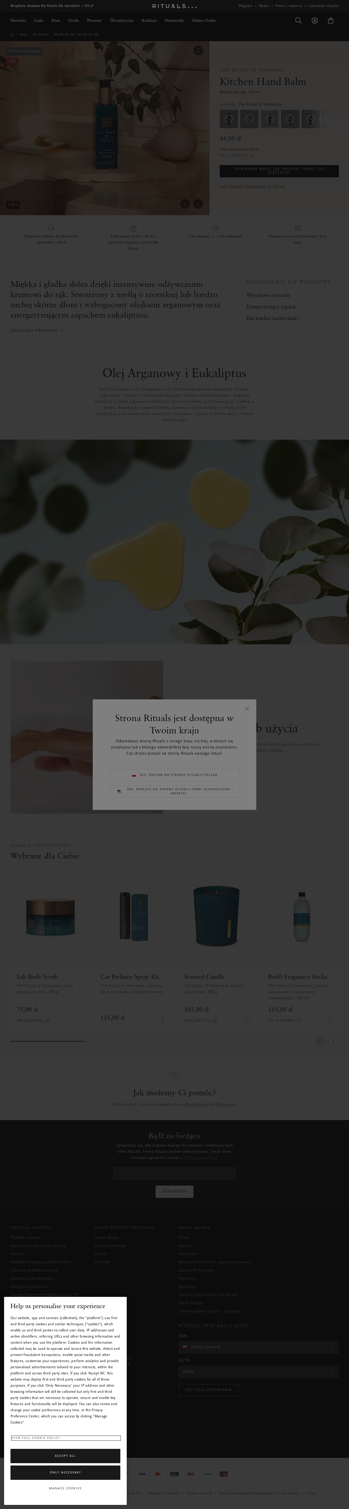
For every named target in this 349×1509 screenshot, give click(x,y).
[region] (65, 1401)
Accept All (65, 1456)
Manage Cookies (65, 1488)
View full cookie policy (36, 1438)
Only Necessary (65, 1472)
